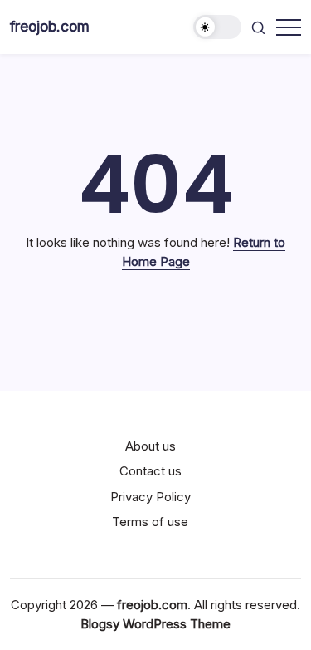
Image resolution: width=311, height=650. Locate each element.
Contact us (150, 471)
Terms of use (150, 521)
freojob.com (50, 26)
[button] (217, 27)
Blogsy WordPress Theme (155, 624)
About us (150, 446)
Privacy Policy (150, 497)
